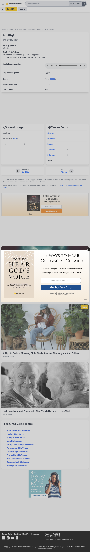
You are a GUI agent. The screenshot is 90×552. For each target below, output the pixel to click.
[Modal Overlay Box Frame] (45, 276)
